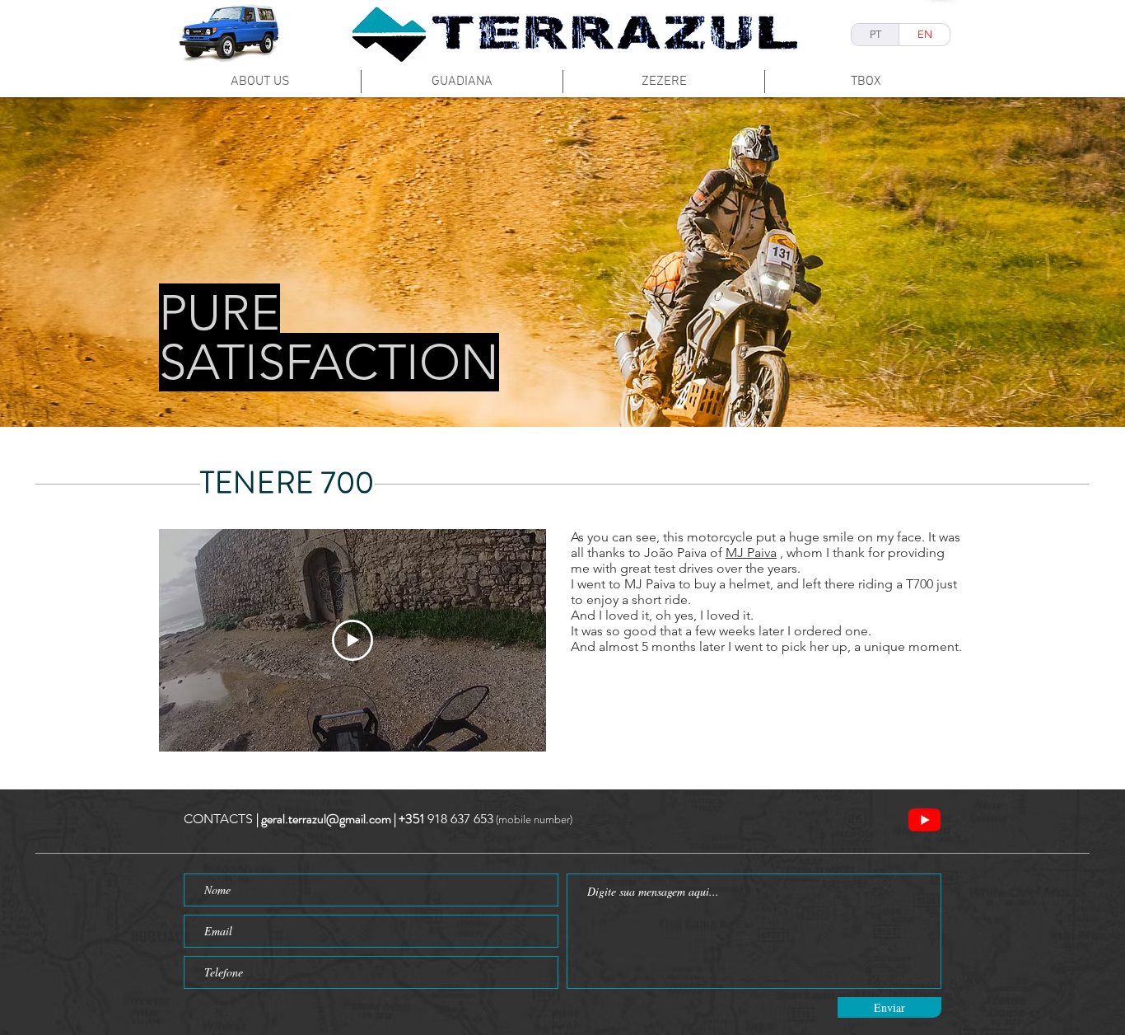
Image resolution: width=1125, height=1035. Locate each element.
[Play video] (352, 640)
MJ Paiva (751, 552)
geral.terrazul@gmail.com (326, 818)
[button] (562, 262)
